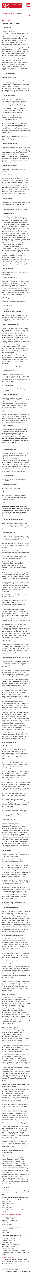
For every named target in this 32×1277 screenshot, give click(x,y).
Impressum (27, 1271)
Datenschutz (10, 1271)
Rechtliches (11, 13)
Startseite (4, 13)
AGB (21, 1271)
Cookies (16, 1271)
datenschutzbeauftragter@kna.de (11, 1214)
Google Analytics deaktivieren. (10, 1257)
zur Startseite (25, 16)
